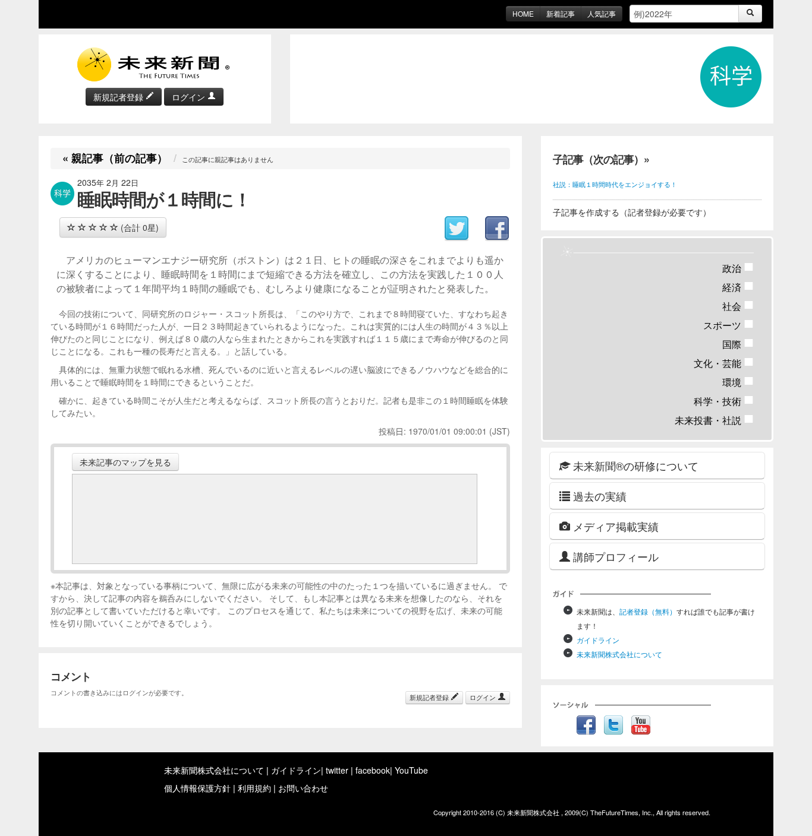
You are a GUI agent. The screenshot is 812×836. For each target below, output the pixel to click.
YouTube (411, 770)
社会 (738, 306)
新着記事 (560, 13)
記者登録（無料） (647, 611)
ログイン (189, 97)
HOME (523, 13)
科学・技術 (724, 401)
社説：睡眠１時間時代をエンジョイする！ (615, 184)
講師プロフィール (614, 556)
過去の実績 (598, 496)
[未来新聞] (154, 63)
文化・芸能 (724, 363)
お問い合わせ (303, 788)
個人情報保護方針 (197, 788)
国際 (738, 344)
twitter (337, 770)
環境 (738, 382)
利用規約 (254, 788)
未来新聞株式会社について (619, 654)
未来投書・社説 (714, 420)
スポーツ (728, 325)
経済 (738, 287)
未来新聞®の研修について (634, 465)
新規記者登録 (119, 97)
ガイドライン (598, 640)
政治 (738, 268)
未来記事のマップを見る (125, 462)
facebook (372, 770)
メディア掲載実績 (614, 526)
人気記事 (601, 13)
